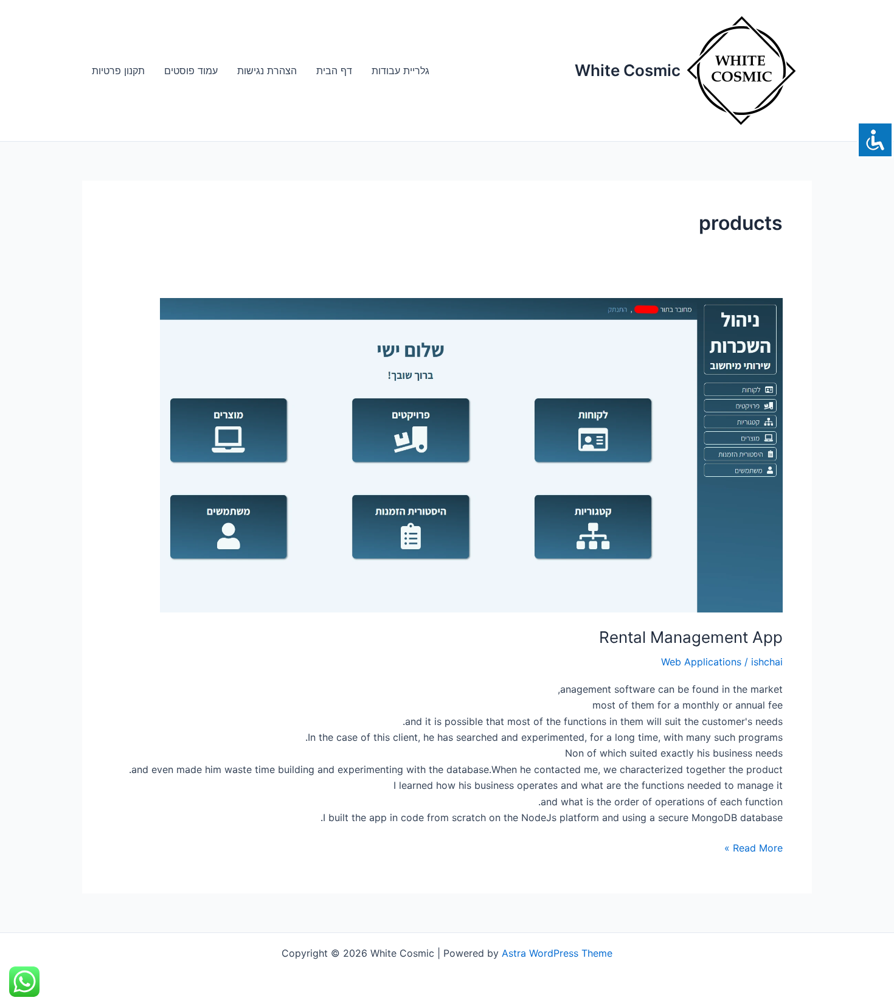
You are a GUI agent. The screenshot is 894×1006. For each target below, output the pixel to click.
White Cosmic (628, 70)
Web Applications (701, 662)
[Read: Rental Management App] (447, 455)
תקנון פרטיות (118, 70)
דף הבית (334, 70)
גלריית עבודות (400, 70)
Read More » (753, 847)
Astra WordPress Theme (557, 953)
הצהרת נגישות (267, 70)
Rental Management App (691, 637)
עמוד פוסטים (191, 70)
